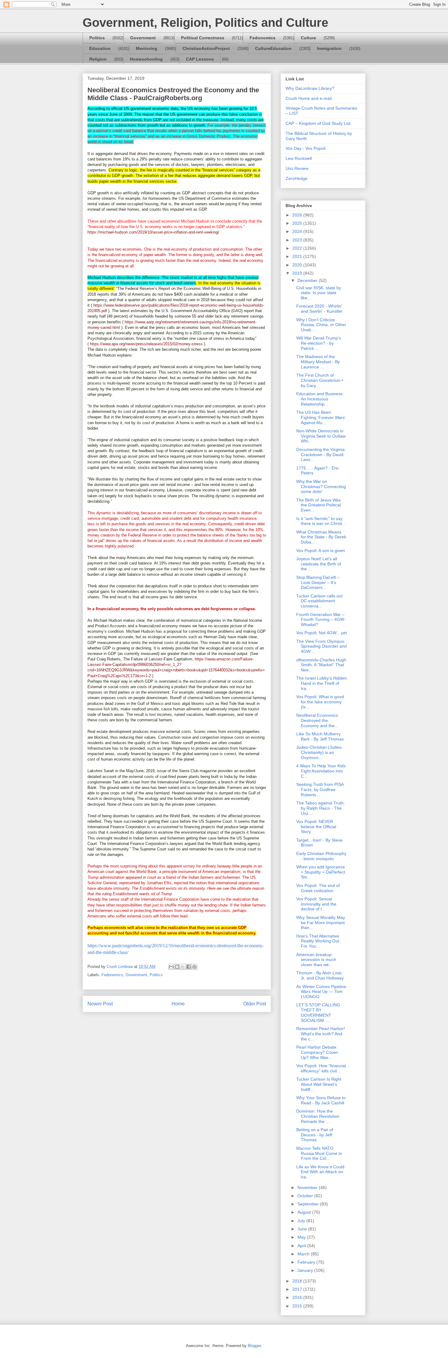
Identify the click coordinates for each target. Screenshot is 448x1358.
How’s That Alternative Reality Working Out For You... (317, 941)
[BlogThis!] (177, 967)
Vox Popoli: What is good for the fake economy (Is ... (320, 701)
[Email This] (171, 967)
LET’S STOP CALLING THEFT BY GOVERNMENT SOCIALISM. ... (318, 1012)
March (304, 1253)
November (308, 1187)
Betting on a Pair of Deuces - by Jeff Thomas (314, 1134)
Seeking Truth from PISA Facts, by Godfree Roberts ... (319, 789)
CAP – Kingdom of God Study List (318, 123)
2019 (297, 273)
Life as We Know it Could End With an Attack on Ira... (320, 1172)
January (305, 1270)
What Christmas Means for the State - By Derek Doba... (321, 537)
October (305, 1195)
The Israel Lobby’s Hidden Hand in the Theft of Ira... (321, 683)
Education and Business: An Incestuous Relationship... (320, 398)
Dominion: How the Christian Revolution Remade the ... (318, 1116)
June (302, 1228)
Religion (98, 59)
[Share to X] (183, 967)
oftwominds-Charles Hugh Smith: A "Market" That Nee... (321, 665)
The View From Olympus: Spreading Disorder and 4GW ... (321, 646)
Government (143, 37)
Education (100, 48)
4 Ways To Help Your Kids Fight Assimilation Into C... (321, 771)
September (308, 1203)
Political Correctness (202, 37)
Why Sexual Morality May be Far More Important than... (320, 922)
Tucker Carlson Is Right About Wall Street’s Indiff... (318, 1084)
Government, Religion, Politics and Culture (205, 22)
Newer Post (100, 1003)
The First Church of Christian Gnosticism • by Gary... (319, 380)
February (306, 1262)
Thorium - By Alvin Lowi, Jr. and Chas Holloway (320, 975)
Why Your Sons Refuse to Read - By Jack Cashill (321, 1100)
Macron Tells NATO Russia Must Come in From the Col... (319, 1153)
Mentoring (146, 48)
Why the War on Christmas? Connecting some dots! (321, 486)
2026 (297, 215)
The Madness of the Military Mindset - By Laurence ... (318, 361)
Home (178, 1003)
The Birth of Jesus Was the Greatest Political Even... (318, 505)
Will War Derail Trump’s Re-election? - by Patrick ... (318, 343)
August (304, 1212)
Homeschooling (146, 59)
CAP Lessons (200, 59)
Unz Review (297, 168)
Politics (97, 37)
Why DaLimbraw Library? (310, 88)
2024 (297, 231)
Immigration (329, 48)
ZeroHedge (297, 178)
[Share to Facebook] (189, 967)
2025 (297, 223)
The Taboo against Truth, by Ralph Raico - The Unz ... (320, 808)
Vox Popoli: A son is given (320, 550)
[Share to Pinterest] (194, 967)
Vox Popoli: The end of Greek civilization (318, 888)
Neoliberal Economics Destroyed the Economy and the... (317, 720)
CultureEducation (273, 48)
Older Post (254, 1003)
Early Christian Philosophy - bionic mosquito (321, 856)
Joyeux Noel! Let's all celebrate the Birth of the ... (318, 564)
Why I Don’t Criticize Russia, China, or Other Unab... (321, 324)
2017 (297, 1289)
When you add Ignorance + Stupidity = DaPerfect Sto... (320, 872)
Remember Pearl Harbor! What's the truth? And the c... (320, 1033)
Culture (308, 37)
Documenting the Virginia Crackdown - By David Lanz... (320, 454)
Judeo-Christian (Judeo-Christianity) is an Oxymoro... (319, 752)
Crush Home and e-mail (309, 98)
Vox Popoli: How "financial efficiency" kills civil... (321, 1068)
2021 (297, 256)
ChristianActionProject (206, 48)
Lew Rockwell (299, 158)
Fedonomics (263, 37)
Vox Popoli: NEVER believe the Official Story (316, 826)
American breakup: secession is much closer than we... (316, 959)
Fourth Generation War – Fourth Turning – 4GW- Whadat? (321, 619)
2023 (297, 239)
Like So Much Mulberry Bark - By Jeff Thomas (320, 736)
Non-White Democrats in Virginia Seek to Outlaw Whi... (321, 436)
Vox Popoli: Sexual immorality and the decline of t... (316, 904)
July (301, 1220)
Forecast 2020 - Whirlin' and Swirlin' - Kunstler (319, 309)
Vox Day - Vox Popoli (305, 148)
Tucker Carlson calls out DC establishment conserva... (319, 601)
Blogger (254, 1345)
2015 (297, 1305)
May (302, 1237)
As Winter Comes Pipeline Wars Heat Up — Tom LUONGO (321, 991)
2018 (297, 1281)
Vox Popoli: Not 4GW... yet (321, 632)
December (308, 280)
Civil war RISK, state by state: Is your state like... (318, 293)
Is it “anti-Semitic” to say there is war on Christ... (321, 521)
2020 (297, 264)
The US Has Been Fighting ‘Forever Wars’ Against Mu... (320, 417)
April (302, 1245)
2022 (297, 248)
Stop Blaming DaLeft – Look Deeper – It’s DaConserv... (318, 582)
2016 (297, 1297)
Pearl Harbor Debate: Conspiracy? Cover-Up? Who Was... (317, 1052)
